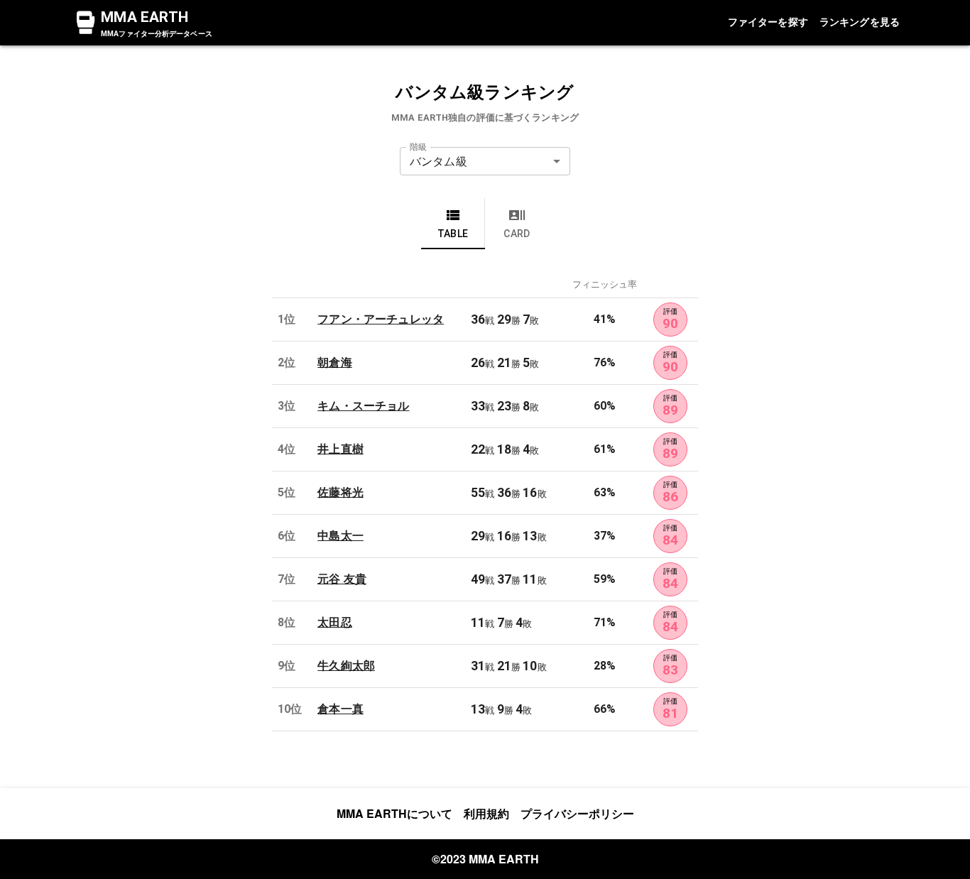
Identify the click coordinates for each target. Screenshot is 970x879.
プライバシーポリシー (577, 813)
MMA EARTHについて (394, 813)
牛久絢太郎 (346, 665)
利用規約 (486, 813)
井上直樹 (340, 449)
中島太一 (340, 535)
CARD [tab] (516, 233)
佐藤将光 (340, 492)
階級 (418, 147)
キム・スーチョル (363, 406)
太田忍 (334, 622)
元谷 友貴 (341, 579)
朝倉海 (334, 362)
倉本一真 (340, 709)
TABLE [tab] (453, 233)
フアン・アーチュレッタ (380, 319)
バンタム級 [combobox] (438, 161)
